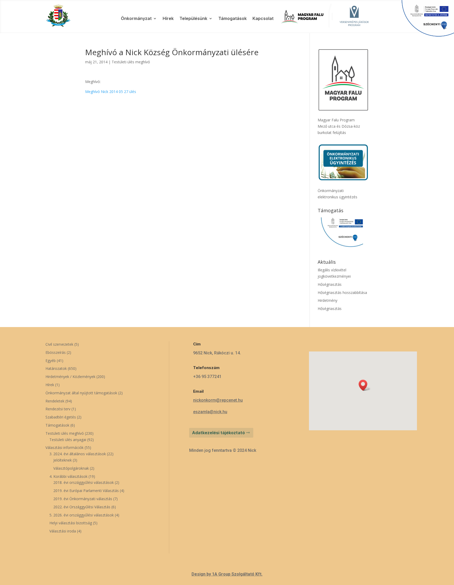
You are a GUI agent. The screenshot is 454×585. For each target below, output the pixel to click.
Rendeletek (54, 400)
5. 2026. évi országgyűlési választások (81, 514)
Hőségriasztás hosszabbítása (342, 292)
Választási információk (64, 447)
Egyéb (50, 360)
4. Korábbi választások (68, 476)
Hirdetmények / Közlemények (70, 376)
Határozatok (56, 368)
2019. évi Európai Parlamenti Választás (86, 490)
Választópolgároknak (71, 468)
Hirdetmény (327, 300)
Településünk (193, 19)
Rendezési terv (57, 408)
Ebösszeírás (55, 352)
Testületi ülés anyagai (67, 439)
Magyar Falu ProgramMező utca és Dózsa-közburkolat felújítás (339, 126)
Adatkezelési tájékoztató (218, 432)
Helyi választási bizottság (70, 522)
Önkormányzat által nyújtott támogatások (81, 392)
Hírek (168, 19)
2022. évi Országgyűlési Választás (81, 506)
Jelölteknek (62, 460)
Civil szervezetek (59, 344)
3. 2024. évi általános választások (77, 453)
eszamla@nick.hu (210, 411)
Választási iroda (62, 531)
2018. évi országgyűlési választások (83, 482)
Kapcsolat (263, 19)
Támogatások (232, 19)
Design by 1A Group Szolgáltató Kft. (227, 574)
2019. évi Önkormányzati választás (82, 498)
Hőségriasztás (330, 284)
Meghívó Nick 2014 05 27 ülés (110, 91)
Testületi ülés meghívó (131, 61)
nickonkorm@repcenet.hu (218, 400)
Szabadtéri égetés (60, 417)
